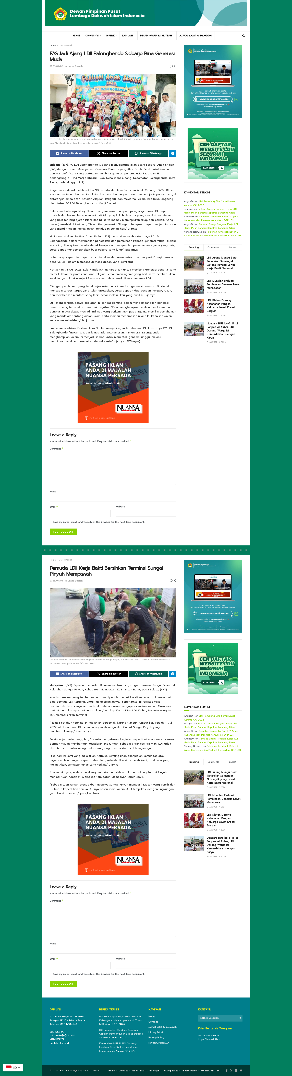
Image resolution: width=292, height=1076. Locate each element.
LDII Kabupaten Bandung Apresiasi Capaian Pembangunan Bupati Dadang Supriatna (121, 1033)
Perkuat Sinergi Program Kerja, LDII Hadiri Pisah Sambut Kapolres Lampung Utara (210, 211)
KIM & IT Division (91, 1070)
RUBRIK (110, 35)
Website (120, 506)
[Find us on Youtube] (241, 1071)
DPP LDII (63, 1070)
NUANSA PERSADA (159, 1043)
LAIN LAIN (127, 35)
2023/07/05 (56, 66)
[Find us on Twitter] (231, 1071)
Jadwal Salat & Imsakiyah (163, 1027)
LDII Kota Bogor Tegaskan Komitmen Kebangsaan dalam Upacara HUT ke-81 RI (120, 1020)
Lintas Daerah (65, 45)
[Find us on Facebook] (226, 1071)
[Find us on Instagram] (236, 1071)
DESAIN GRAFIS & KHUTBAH (156, 35)
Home (53, 45)
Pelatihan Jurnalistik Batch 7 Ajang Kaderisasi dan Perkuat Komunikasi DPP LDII (211, 218)
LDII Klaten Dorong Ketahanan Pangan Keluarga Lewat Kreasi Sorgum (221, 305)
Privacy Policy (156, 1037)
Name (54, 491)
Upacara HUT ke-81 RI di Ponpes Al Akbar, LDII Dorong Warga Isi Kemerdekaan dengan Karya (222, 331)
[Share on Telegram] (172, 153)
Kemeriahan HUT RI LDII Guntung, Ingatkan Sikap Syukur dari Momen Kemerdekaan (118, 1047)
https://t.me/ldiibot (209, 1039)
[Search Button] (243, 35)
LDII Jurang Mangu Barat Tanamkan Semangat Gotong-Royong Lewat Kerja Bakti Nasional (222, 263)
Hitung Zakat (156, 1032)
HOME (76, 35)
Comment (56, 449)
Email (54, 507)
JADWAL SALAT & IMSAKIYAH (195, 35)
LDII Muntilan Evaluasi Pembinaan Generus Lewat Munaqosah (223, 284)
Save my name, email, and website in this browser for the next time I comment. (99, 522)
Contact (153, 1022)
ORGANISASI (92, 35)
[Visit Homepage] (146, 15)
